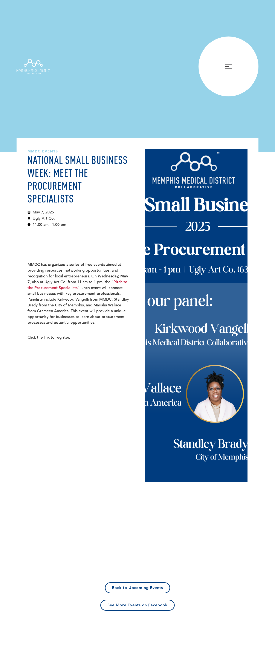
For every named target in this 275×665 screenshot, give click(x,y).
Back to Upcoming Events (137, 588)
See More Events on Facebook (137, 605)
